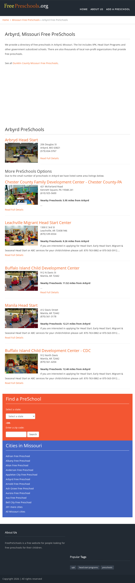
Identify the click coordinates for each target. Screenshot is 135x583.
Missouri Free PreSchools (26, 19)
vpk (73, 567)
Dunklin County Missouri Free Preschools (35, 63)
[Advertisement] (67, 94)
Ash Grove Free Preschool (20, 488)
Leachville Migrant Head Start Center (38, 222)
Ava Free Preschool (16, 497)
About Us (97, 9)
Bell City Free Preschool (18, 502)
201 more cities (14, 507)
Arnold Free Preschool (18, 483)
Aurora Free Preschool (18, 493)
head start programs (88, 567)
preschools (107, 567)
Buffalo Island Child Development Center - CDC (48, 350)
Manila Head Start (21, 305)
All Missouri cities (15, 511)
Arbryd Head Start (21, 139)
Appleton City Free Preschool (21, 474)
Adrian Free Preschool (18, 456)
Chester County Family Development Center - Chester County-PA (63, 182)
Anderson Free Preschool (19, 470)
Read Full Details (49, 158)
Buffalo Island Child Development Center (42, 268)
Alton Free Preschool (17, 465)
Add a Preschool (118, 9)
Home (84, 9)
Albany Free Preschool (18, 460)
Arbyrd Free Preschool (18, 479)
